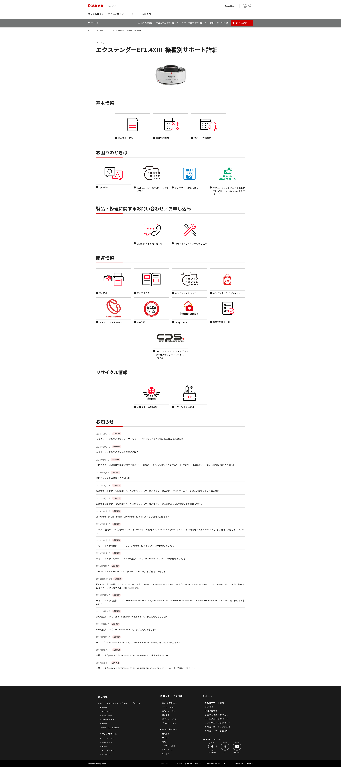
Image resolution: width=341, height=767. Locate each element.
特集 (164, 742)
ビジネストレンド (169, 719)
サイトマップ (178, 763)
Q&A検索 (209, 706)
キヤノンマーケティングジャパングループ (120, 703)
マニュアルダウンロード (216, 718)
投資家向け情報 (106, 715)
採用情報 (103, 723)
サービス (166, 738)
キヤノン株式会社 (108, 734)
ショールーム (167, 749)
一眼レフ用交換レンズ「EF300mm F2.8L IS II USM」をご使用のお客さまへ (132, 655)
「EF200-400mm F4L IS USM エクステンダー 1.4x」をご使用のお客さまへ (132, 571)
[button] (96, 14)
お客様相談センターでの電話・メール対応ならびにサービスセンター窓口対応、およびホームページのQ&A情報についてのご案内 (157, 490)
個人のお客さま (169, 729)
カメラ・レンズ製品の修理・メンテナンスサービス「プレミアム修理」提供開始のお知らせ (139, 439)
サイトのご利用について (195, 763)
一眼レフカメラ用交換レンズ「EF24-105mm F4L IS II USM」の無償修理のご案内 (135, 545)
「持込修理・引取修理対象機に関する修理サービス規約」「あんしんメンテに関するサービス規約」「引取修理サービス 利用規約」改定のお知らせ (165, 465)
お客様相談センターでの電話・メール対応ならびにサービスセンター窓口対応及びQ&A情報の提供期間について (149, 503)
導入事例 (166, 715)
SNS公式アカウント (212, 739)
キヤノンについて (107, 738)
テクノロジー (105, 754)
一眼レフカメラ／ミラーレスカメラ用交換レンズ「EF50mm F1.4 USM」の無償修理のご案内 (140, 558)
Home (90, 30)
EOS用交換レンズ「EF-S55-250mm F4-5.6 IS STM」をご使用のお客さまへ (132, 616)
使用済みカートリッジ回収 (217, 726)
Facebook (212, 752)
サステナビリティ (107, 719)
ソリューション (168, 707)
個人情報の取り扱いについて (217, 763)
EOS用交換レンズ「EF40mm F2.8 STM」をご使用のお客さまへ (126, 629)
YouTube (237, 752)
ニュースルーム (106, 711)
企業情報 (103, 707)
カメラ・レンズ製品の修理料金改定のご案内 (117, 452)
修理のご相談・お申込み (216, 714)
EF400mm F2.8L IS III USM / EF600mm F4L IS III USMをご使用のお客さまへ (133, 516)
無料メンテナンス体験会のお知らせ (113, 477)
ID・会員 (166, 753)
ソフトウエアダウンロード (217, 722)
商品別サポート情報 (214, 702)
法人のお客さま (169, 702)
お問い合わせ (211, 710)
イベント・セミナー (170, 723)
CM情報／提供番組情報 (109, 727)
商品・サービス (168, 711)
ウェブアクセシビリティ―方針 (242, 763)
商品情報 (166, 734)
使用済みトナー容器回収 (216, 730)
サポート (100, 30)
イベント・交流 (168, 745)
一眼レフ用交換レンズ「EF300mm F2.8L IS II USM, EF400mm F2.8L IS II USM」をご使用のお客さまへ (145, 668)
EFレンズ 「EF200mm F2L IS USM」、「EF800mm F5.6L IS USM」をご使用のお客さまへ (138, 642)
